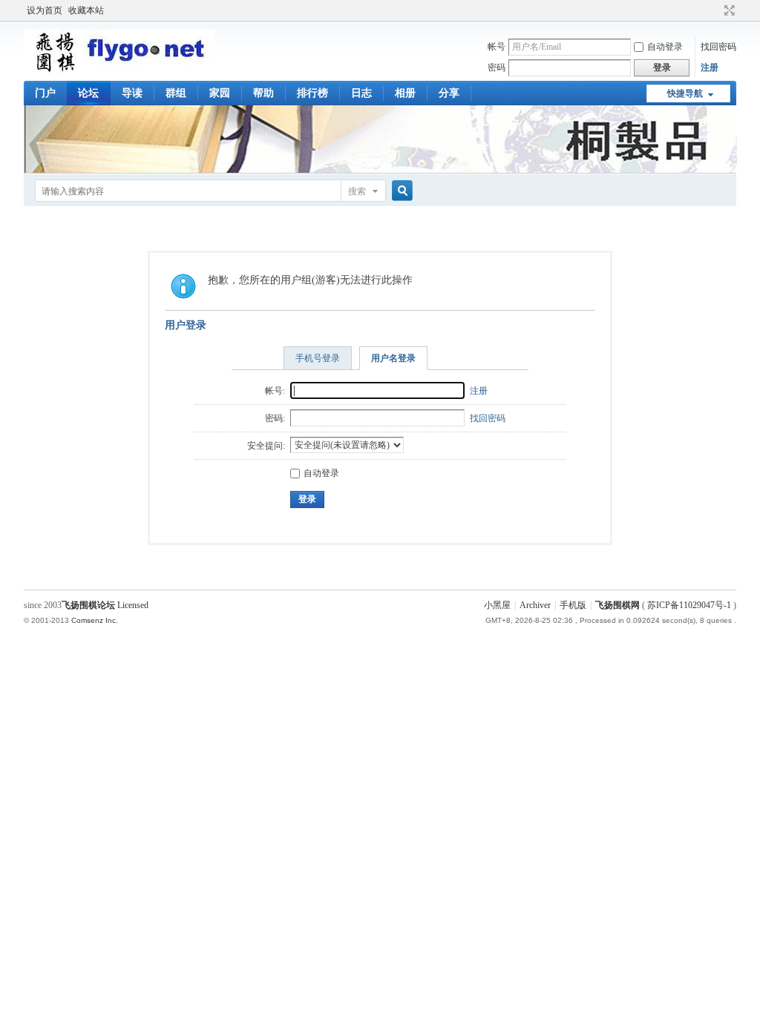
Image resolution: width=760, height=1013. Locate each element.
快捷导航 (685, 93)
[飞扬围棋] (119, 70)
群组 (176, 93)
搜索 (357, 191)
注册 (709, 67)
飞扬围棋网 (617, 605)
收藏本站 (86, 10)
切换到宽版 (727, 10)
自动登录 (665, 47)
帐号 (496, 47)
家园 (219, 93)
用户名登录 (393, 358)
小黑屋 (497, 605)
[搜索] (400, 190)
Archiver (535, 605)
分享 (449, 93)
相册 (405, 93)
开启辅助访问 (715, 10)
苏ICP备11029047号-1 (689, 605)
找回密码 (718, 47)
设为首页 (44, 10)
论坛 (88, 93)
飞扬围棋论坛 (88, 605)
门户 (45, 93)
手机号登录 (317, 358)
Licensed (132, 605)
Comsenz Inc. (94, 620)
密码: (275, 418)
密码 (496, 67)
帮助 (263, 93)
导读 (132, 93)
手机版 (573, 605)
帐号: (275, 391)
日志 (361, 93)
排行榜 (312, 93)
